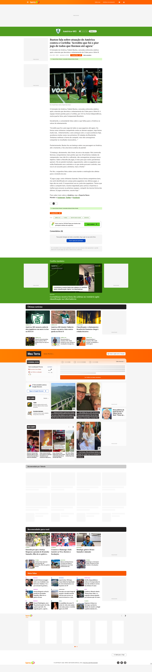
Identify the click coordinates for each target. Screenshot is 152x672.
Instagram (61, 197)
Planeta (86, 601)
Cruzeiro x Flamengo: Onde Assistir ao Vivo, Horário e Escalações (61, 552)
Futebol (66, 217)
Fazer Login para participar (76, 240)
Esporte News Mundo (76, 217)
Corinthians (80, 325)
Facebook (76, 197)
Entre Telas (87, 578)
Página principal (34, 2)
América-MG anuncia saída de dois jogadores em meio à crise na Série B (37, 329)
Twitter (68, 197)
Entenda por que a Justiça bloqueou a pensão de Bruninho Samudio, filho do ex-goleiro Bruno (37, 552)
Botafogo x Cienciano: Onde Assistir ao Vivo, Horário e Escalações (92, 563)
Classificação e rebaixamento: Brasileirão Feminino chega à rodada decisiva (88, 329)
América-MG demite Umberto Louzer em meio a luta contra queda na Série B (62, 329)
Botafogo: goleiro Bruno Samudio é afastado (85, 551)
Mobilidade (61, 589)
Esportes (86, 217)
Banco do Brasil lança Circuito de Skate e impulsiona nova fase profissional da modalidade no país (67, 564)
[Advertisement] (114, 341)
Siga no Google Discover (36, 391)
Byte (86, 589)
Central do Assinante (109, 2)
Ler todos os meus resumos (93, 377)
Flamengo (53, 547)
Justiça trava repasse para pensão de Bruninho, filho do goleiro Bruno (42, 564)
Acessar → (46, 398)
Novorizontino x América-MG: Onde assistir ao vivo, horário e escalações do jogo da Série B (68, 342)
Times (92, 31)
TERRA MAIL (97, 2)
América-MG (70, 31)
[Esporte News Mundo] (54, 203)
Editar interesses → (120, 361)
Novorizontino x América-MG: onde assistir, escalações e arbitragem (92, 342)
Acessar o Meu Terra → (49, 353)
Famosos (35, 578)
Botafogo (79, 547)
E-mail (119, 2)
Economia (61, 578)
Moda (60, 601)
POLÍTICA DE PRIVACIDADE (90, 663)
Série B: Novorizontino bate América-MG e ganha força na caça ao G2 (42, 342)
